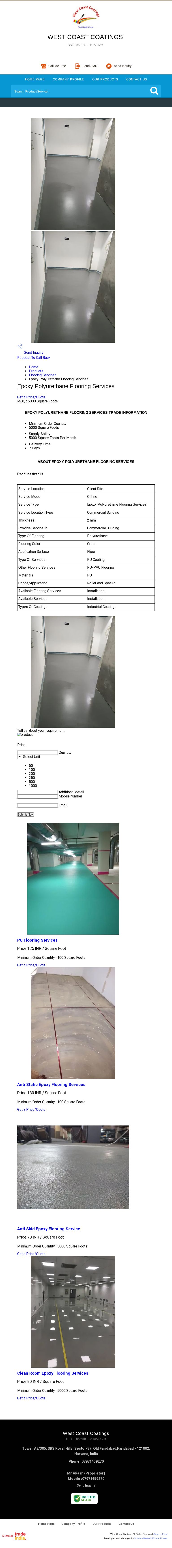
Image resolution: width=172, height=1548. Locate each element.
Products (36, 371)
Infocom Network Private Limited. (151, 1538)
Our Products (105, 79)
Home (33, 367)
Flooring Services (42, 375)
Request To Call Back (33, 357)
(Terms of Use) (160, 1534)
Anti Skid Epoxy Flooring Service (48, 1228)
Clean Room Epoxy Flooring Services (52, 1373)
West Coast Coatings (85, 40)
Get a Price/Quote (31, 397)
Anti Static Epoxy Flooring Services (51, 1084)
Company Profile (68, 79)
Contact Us (136, 79)
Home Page (35, 79)
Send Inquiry (33, 352)
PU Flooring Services (37, 940)
